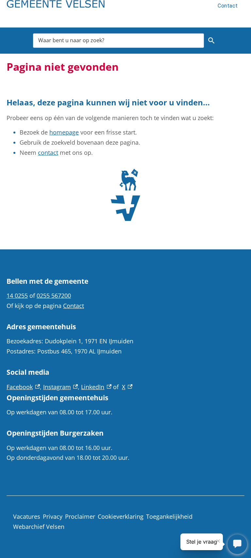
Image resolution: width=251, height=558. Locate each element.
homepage (64, 132)
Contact (228, 6)
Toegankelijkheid (169, 516)
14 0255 (17, 295)
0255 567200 (54, 295)
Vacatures (26, 516)
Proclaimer (80, 516)
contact (48, 152)
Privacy (52, 516)
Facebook (23, 387)
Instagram (60, 387)
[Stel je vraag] (237, 544)
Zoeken (211, 40)
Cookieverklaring (120, 516)
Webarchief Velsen (38, 527)
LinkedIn (96, 387)
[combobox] (118, 40)
